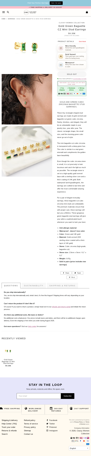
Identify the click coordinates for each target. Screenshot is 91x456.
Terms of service (31, 424)
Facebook (53, 420)
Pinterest (53, 427)
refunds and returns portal (61, 307)
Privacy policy (30, 427)
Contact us (28, 434)
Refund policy (29, 420)
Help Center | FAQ (9, 424)
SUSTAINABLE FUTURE (79, 78)
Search (5, 434)
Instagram (53, 431)
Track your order (8, 427)
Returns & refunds (9, 431)
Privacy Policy (78, 422)
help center (32, 326)
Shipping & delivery (10, 420)
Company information (81, 428)
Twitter (52, 424)
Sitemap (27, 431)
